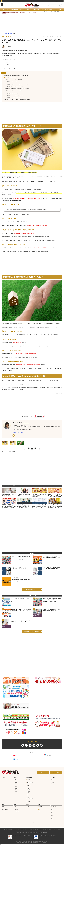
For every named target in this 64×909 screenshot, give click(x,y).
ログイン (43, 772)
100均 (28, 780)
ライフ (51, 9)
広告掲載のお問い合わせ (25, 829)
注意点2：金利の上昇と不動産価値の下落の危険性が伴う (19, 84)
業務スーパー (29, 785)
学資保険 (3, 811)
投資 (20, 9)
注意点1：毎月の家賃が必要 (13, 93)
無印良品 (28, 791)
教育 (52, 818)
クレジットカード (30, 798)
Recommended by (56, 510)
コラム (56, 9)
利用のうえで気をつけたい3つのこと (14, 79)
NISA (15, 789)
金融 (52, 783)
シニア (39, 777)
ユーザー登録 (56, 772)
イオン (28, 788)
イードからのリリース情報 (56, 829)
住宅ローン (28, 806)
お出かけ (52, 782)
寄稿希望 (19, 829)
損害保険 (3, 808)
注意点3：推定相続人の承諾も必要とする (16, 86)
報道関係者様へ (10, 829)
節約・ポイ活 (24, 9)
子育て (52, 814)
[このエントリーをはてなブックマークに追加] (39, 449)
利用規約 (31, 829)
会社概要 (49, 829)
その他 (60, 9)
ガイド (18, 823)
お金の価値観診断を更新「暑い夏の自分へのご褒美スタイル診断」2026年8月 (21, 12)
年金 (15, 808)
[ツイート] (25, 449)
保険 (35, 9)
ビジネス (46, 9)
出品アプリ (28, 786)
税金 (38, 9)
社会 (39, 811)
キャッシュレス (29, 797)
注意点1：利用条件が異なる (13, 82)
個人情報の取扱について (37, 829)
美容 (27, 795)
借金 (27, 808)
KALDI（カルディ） (30, 782)
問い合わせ (15, 829)
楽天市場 (28, 789)
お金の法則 (53, 808)
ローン (42, 9)
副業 (39, 808)
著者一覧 (5, 829)
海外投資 (16, 788)
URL (13, 435)
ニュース (7, 9)
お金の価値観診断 (14, 9)
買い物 (52, 780)
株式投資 (16, 780)
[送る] (32, 449)
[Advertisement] (32, 468)
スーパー (28, 792)
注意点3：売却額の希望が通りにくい (15, 97)
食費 (27, 794)
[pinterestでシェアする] (35, 449)
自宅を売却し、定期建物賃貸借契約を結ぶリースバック (16, 88)
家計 (52, 815)
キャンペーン (29, 9)
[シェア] (28, 449)
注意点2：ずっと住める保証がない (14, 95)
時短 (52, 819)
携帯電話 (28, 801)
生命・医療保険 (5, 809)
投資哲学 (16, 791)
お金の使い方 (53, 806)
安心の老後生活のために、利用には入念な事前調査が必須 (17, 100)
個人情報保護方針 (44, 829)
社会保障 (52, 816)
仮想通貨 (16, 786)
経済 (39, 809)
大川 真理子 (17, 422)
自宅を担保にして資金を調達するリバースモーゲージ (16, 75)
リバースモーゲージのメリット (13, 77)
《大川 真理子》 (59, 393)
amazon (28, 800)
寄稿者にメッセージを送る (17, 432)
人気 (3, 9)
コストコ (28, 783)
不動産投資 (16, 783)
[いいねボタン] (39, 416)
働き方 (52, 809)
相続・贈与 (16, 809)
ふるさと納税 (17, 811)
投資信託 (16, 782)
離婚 (52, 811)
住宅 (52, 812)
